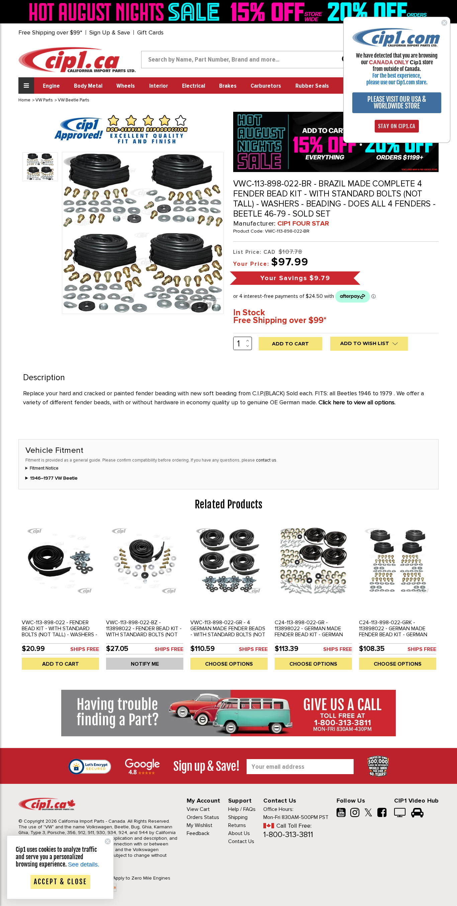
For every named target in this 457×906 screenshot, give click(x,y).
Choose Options (229, 664)
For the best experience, (396, 75)
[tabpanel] (60, 598)
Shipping (238, 817)
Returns (237, 825)
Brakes (228, 86)
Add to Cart (60, 664)
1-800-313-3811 (288, 834)
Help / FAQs (242, 809)
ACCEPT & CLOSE (60, 882)
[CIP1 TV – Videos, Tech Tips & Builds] (400, 813)
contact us (266, 460)
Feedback (198, 833)
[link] (126, 11)
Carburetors (266, 86)
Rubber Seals (312, 86)
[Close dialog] (444, 22)
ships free (84, 649)
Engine (51, 86)
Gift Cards (150, 32)
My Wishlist (199, 825)
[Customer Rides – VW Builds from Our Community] (417, 813)
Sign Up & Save (109, 32)
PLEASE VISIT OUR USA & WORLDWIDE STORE (396, 102)
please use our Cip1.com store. (397, 82)
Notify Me (145, 664)
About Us (239, 833)
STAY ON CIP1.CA (397, 126)
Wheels (125, 86)
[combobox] (247, 59)
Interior (158, 86)
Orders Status (203, 817)
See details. (83, 864)
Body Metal (88, 86)
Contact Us (241, 841)
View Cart (198, 809)
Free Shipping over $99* (50, 32)
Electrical (193, 86)
